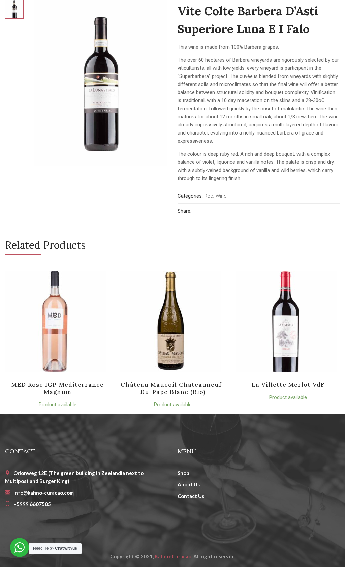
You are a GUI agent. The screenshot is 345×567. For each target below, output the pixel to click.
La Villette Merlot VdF (288, 384)
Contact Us (191, 496)
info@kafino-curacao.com (43, 492)
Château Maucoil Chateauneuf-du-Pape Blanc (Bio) (173, 388)
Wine (221, 196)
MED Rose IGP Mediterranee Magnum (57, 388)
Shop (183, 473)
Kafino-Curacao (173, 556)
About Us (189, 484)
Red (208, 196)
